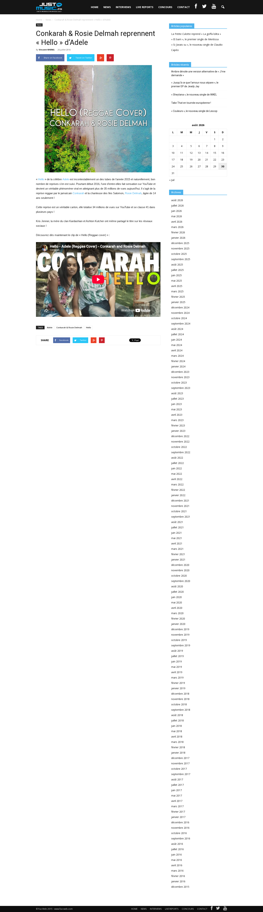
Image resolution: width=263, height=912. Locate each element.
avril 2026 (176, 221)
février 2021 (178, 554)
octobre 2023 (179, 382)
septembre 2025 (180, 259)
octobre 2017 (179, 768)
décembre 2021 (180, 500)
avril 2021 (176, 543)
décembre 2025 (180, 243)
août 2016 (177, 843)
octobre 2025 (179, 253)
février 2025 (178, 296)
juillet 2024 (177, 334)
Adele (65, 179)
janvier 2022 (178, 495)
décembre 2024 (180, 307)
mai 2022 (176, 473)
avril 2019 (176, 672)
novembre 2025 (180, 248)
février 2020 (178, 618)
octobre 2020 (179, 575)
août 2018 (177, 715)
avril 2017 (176, 801)
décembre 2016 (180, 822)
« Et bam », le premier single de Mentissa (195, 39)
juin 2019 (176, 661)
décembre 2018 (180, 693)
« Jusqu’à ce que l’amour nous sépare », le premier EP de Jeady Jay (194, 84)
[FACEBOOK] (195, 7)
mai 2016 (176, 860)
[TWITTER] (204, 7)
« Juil (171, 180)
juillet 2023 (177, 398)
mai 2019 (176, 666)
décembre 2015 (180, 886)
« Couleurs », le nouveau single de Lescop (194, 111)
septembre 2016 (180, 838)
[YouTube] (225, 909)
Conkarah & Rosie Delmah (69, 327)
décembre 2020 (180, 565)
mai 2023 (176, 409)
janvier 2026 (178, 237)
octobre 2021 (179, 511)
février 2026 (178, 232)
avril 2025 (176, 286)
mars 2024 (177, 355)
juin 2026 (176, 211)
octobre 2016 (179, 833)
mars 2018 (177, 742)
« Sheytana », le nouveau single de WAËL (194, 94)
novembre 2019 (180, 634)
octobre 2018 (179, 704)
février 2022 (178, 489)
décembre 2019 (180, 629)
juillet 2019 (177, 656)
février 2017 (178, 811)
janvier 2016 (178, 881)
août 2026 (177, 200)
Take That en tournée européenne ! (191, 102)
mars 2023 (177, 420)
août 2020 (177, 586)
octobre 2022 (179, 447)
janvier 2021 (178, 559)
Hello (41, 179)
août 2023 (177, 393)
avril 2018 (176, 736)
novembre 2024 (180, 312)
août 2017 (177, 779)
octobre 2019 (179, 640)
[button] (222, 7)
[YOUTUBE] (213, 7)
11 (181, 152)
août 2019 (177, 650)
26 (191, 166)
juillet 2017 (177, 784)
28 (206, 166)
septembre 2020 (180, 581)
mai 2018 (176, 731)
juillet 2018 (177, 720)
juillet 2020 (177, 591)
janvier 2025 (178, 302)
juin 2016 (176, 854)
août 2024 (177, 329)
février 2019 (178, 683)
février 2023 (178, 425)
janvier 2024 (178, 366)
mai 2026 (176, 216)
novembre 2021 (180, 506)
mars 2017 (177, 806)
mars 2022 (177, 484)
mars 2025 (177, 291)
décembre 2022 (180, 436)
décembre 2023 (180, 371)
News (39, 25)
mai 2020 (176, 602)
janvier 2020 (178, 624)
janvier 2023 (178, 430)
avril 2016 (176, 865)
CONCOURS (165, 7)
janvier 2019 (178, 688)
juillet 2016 (177, 849)
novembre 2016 (180, 827)
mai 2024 (176, 345)
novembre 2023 (180, 377)
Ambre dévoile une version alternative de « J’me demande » (198, 73)
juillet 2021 (177, 527)
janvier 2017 (178, 817)
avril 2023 (176, 414)
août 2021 (177, 522)
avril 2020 (176, 607)
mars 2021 (177, 548)
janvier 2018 (178, 752)
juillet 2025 (177, 270)
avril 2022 (176, 479)
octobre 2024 (179, 318)
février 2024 (178, 361)
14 (206, 152)
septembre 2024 (180, 323)
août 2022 (177, 457)
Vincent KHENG (47, 49)
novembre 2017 (180, 763)
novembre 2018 (180, 699)
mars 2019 (177, 677)
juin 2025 (176, 275)
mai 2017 (176, 795)
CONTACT (183, 7)
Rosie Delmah (133, 193)
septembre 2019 (180, 645)
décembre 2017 (180, 758)
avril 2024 (176, 350)
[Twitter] (218, 909)
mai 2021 (176, 538)
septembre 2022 (180, 452)
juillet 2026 (177, 205)
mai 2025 (176, 280)
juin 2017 (176, 790)
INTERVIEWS (123, 7)
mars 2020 (177, 613)
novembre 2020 (180, 570)
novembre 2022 (180, 441)
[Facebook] (212, 909)
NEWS (107, 7)
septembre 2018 (180, 709)
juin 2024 (176, 339)
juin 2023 (176, 404)
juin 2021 (176, 532)
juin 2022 (176, 468)
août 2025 (177, 264)
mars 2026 (177, 227)
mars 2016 (177, 870)
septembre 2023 (180, 388)
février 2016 (178, 876)
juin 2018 (176, 725)
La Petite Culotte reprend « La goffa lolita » (196, 34)
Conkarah (78, 193)
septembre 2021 (180, 516)
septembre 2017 (180, 774)
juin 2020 (176, 597)
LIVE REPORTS (144, 7)
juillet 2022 (177, 463)
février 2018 (178, 747)
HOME (94, 7)
